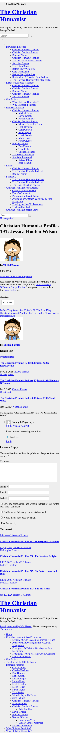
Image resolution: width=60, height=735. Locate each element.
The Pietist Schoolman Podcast (27, 60)
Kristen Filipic (25, 160)
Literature (15, 535)
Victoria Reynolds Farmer (31, 124)
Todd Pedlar (24, 149)
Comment (5, 461)
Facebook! (11, 176)
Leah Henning (25, 127)
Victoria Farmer (21, 371)
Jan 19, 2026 (6, 594)
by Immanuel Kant (33, 640)
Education (5, 535)
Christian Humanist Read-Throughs (23, 637)
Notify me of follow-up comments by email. (25, 512)
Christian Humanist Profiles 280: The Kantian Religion (28, 556)
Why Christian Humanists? (25, 102)
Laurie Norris (25, 135)
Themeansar (6, 629)
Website (4, 498)
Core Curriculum (20, 71)
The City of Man (20, 66)
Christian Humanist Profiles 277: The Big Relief (25, 588)
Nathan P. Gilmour (22, 547)
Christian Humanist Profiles (25, 58)
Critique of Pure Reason (24, 190)
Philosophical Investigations (25, 196)
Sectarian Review (20, 63)
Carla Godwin (25, 129)
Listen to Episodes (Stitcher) (20, 82)
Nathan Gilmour (26, 118)
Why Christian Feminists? (24, 104)
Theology (13, 565)
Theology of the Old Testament (27, 204)
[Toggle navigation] (1, 39)
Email (4, 492)
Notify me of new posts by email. (20, 517)
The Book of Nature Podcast (26, 185)
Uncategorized (7, 218)
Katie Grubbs (25, 140)
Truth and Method (21, 207)
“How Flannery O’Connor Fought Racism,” (25, 286)
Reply (9, 441)
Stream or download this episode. (16, 276)
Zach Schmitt (24, 163)
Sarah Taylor (24, 132)
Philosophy (6, 550)
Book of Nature (20, 55)
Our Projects (12, 99)
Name (4, 486)
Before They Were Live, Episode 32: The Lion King (25, 310)
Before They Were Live (23, 69)
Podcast (24, 535)
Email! (9, 165)
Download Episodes (16, 46)
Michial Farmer (25, 113)
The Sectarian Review (23, 154)
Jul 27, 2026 (6, 562)
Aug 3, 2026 (6, 547)
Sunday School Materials (30, 722)
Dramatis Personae (15, 107)
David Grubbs (25, 116)
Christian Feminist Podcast (25, 52)
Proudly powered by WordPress (16, 626)
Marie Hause (24, 138)
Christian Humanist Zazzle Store (22, 210)
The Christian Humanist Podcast (28, 179)
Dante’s (21, 193)
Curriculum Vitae (26, 720)
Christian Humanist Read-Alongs (22, 187)
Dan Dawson (24, 146)
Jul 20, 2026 (6, 580)
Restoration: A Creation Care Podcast (30, 77)
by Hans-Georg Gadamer (33, 653)
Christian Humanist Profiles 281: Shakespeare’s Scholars (29, 541)
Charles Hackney (26, 151)
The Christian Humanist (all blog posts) (31, 80)
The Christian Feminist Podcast (27, 171)
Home (9, 634)
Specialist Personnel (22, 157)
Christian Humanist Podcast (25, 49)
